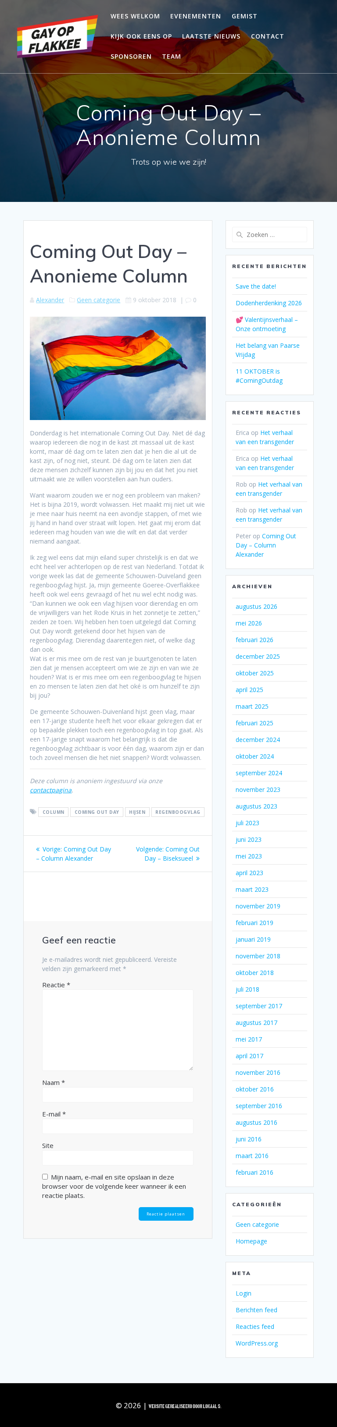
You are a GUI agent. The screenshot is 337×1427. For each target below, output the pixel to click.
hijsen (137, 812)
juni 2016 (249, 1139)
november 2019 (258, 906)
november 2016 (258, 1072)
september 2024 (259, 773)
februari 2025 (254, 723)
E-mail (54, 1113)
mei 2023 (249, 856)
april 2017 (249, 1056)
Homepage (251, 1241)
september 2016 (259, 1106)
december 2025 (258, 656)
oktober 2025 (255, 673)
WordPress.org (257, 1343)
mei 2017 (249, 1039)
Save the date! (256, 286)
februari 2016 (254, 1172)
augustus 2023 (256, 806)
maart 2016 (252, 1155)
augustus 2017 (256, 1022)
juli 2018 (247, 989)
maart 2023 (252, 889)
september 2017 (259, 1006)
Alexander (50, 300)
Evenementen (195, 16)
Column (54, 812)
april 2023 (249, 873)
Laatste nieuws (211, 36)
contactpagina (51, 790)
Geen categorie (98, 300)
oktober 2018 (255, 972)
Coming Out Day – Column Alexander (266, 545)
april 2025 (249, 689)
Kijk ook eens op (141, 36)
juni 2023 (249, 839)
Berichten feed (256, 1310)
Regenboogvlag (178, 812)
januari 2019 (253, 939)
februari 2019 (254, 922)
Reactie (56, 984)
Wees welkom (135, 16)
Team (171, 56)
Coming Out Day (97, 812)
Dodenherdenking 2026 (269, 303)
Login (243, 1293)
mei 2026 (249, 623)
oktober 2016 (255, 1089)
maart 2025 (252, 706)
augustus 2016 (256, 1122)
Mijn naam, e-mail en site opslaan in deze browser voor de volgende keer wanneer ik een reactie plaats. (114, 1186)
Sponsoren (131, 56)
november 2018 (258, 956)
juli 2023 (247, 823)
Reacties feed (255, 1326)
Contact (267, 36)
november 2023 (258, 789)
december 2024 (258, 739)
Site (48, 1145)
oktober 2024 (255, 756)
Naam (53, 1082)
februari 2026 (254, 640)
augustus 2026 (256, 606)
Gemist (245, 16)
